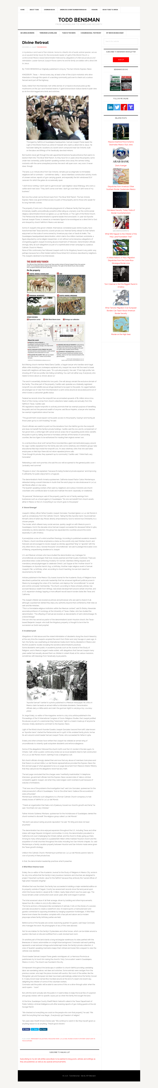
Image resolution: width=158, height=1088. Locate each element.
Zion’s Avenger (121, 166)
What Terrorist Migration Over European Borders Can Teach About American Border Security (121, 310)
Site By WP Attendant (88, 1076)
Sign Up (121, 60)
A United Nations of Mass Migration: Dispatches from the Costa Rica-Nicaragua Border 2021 (121, 260)
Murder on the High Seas (121, 334)
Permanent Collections (39, 1039)
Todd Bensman (79, 20)
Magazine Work (53, 1039)
